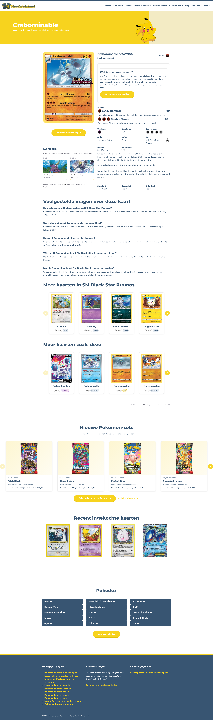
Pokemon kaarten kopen (68, 133)
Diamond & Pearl (53, 613)
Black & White (51, 607)
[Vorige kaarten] (45, 313)
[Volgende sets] (210, 466)
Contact (206, 6)
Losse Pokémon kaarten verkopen (61, 676)
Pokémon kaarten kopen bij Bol (101, 685)
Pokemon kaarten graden (57, 695)
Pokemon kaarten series (56, 698)
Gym (46, 624)
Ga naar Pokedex (106, 634)
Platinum (137, 602)
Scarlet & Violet (141, 613)
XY (134, 624)
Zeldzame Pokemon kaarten (58, 704)
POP (135, 607)
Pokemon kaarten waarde (57, 685)
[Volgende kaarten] (167, 313)
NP (90, 618)
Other (92, 624)
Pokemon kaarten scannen (57, 689)
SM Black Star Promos (48, 30)
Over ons (176, 6)
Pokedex (196, 6)
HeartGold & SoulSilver (100, 602)
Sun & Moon (32, 30)
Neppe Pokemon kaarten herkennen (62, 701)
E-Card (47, 618)
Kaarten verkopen (122, 6)
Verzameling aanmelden (117, 94)
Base (46, 602)
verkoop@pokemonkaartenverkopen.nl (149, 673)
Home (108, 6)
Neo (91, 613)
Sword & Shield (140, 618)
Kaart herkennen (161, 6)
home (15, 30)
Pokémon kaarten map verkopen (60, 673)
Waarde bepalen (142, 6)
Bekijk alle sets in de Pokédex (94, 498)
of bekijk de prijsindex (128, 498)
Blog (187, 6)
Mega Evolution (97, 607)
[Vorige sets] (2, 466)
